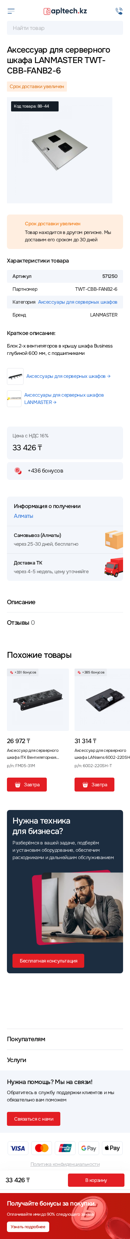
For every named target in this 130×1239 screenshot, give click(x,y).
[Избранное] (61, 676)
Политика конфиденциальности (65, 1164)
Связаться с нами (33, 1119)
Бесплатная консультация (48, 961)
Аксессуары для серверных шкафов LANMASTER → (64, 398)
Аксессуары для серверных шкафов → (68, 376)
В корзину (96, 1180)
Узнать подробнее (28, 1227)
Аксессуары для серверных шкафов (78, 302)
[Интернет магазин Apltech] (65, 11)
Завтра (32, 784)
